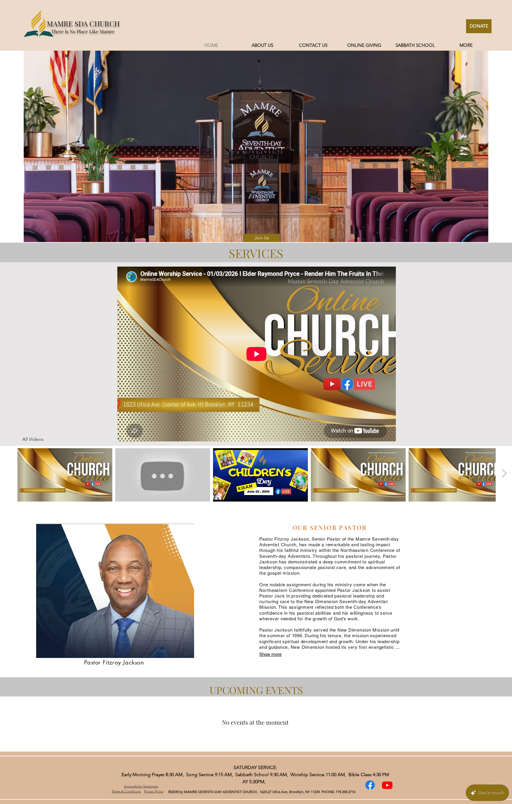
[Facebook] (370, 785)
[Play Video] (65, 475)
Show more (270, 654)
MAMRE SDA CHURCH (83, 23)
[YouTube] (387, 785)
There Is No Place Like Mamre (83, 31)
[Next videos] (504, 473)
